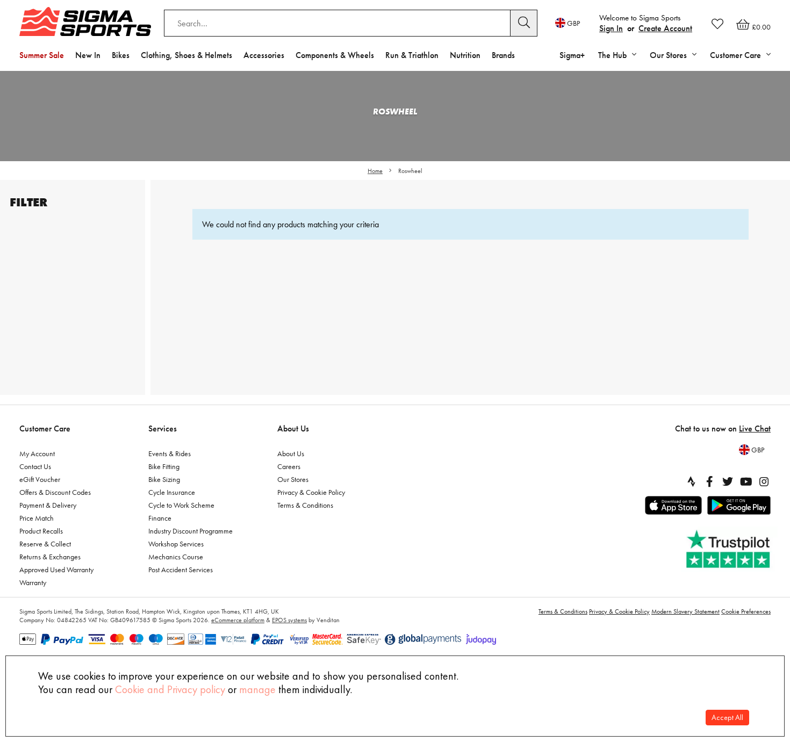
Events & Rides (169, 453)
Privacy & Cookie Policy (311, 492)
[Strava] (691, 481)
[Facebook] (709, 481)
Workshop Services (176, 544)
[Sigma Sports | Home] (85, 21)
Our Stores (292, 479)
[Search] (524, 23)
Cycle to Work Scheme (181, 505)
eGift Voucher (39, 479)
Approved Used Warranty (56, 569)
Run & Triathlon (412, 55)
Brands (503, 55)
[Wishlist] (717, 23)
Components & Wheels (335, 55)
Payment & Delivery (47, 505)
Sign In (611, 28)
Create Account (665, 28)
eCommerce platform (237, 620)
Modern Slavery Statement (685, 611)
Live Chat (755, 428)
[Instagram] (764, 481)
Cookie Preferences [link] (746, 611)
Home (375, 171)
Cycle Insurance (171, 492)
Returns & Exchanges (50, 556)
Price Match (36, 518)
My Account (37, 453)
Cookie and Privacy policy (170, 689)
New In (87, 55)
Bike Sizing (164, 479)
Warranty (32, 582)
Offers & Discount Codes (55, 492)
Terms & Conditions (305, 505)
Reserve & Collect (45, 544)
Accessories (263, 55)
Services (162, 428)
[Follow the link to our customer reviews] (729, 549)
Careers (288, 466)
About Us (293, 428)
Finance (159, 518)
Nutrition (465, 55)
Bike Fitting (163, 466)
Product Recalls (41, 531)
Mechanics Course (175, 556)
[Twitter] (727, 481)
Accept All (727, 717)
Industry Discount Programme (190, 531)
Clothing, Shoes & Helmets (186, 55)
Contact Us (35, 466)
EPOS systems (289, 620)
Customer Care (44, 428)
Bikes (121, 55)
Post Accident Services (180, 569)
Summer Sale (41, 55)
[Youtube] (745, 481)
